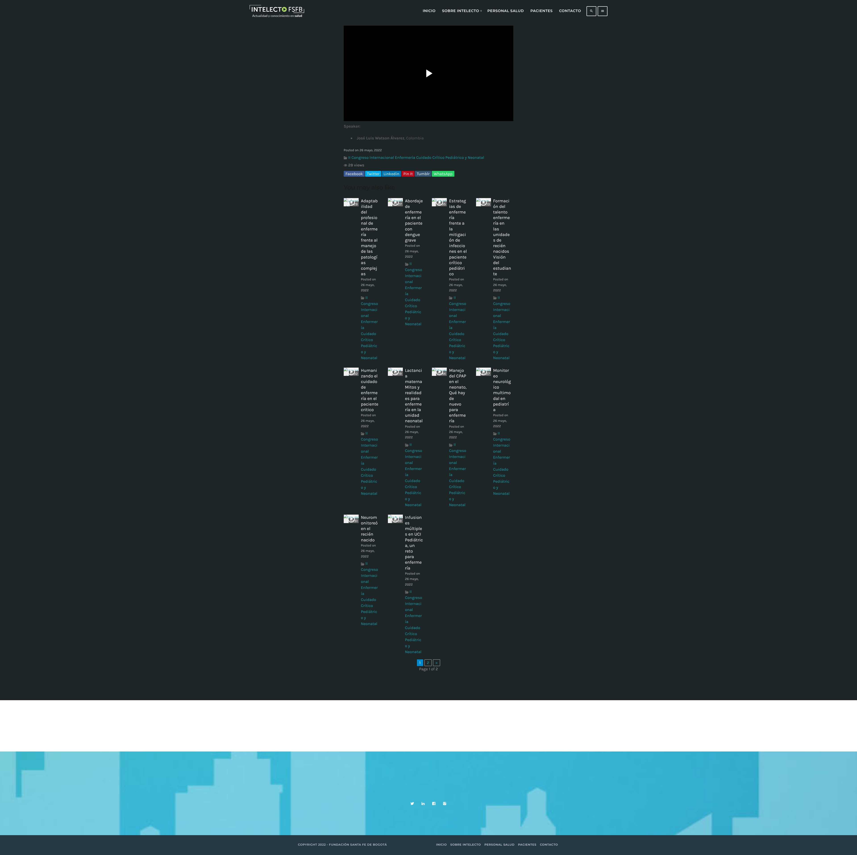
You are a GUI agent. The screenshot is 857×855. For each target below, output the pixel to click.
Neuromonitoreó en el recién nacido (369, 528)
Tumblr (423, 173)
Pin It (408, 173)
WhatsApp (443, 173)
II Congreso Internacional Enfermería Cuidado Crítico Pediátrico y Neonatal (416, 157)
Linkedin (391, 173)
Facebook (354, 173)
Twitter (373, 173)
